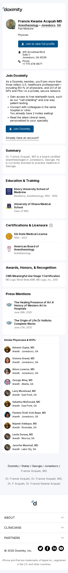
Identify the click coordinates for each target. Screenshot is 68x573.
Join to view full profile (40, 43)
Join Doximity (21, 128)
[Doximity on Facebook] (47, 549)
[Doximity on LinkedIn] (54, 549)
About (9, 517)
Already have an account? (22, 137)
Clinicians (12, 527)
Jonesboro (48, 25)
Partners (12, 538)
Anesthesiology (28, 25)
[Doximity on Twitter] (40, 549)
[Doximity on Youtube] (61, 549)
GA (59, 25)
